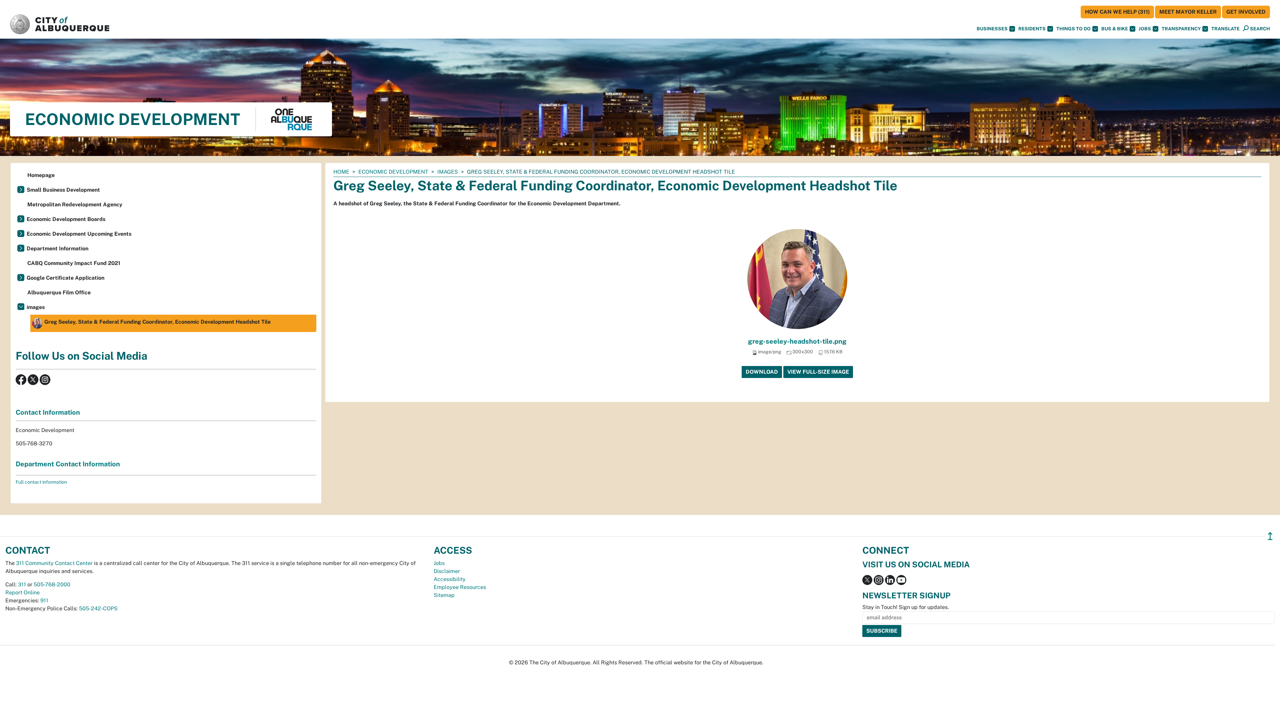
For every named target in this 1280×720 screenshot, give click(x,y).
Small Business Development (63, 190)
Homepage (41, 175)
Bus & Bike (1114, 28)
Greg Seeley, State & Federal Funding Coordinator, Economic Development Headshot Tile (157, 322)
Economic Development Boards (66, 219)
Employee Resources (460, 587)
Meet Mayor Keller (1188, 12)
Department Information (57, 248)
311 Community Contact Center (54, 563)
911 (44, 600)
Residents (1032, 28)
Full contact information (41, 482)
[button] (1225, 29)
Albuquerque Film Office (59, 292)
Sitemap (444, 595)
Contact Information (48, 412)
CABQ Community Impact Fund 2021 (73, 263)
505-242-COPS (98, 608)
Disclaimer (447, 571)
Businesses (992, 28)
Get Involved (1246, 12)
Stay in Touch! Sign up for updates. (905, 607)
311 (22, 584)
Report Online (22, 592)
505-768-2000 (52, 584)
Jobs (1145, 28)
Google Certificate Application (65, 278)
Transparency (1181, 28)
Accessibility (450, 579)
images (447, 172)
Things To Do (1073, 28)
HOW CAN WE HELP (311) (1117, 12)
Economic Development (393, 172)
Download (762, 372)
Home (341, 172)
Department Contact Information (68, 464)
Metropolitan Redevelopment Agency (74, 204)
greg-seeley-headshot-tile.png (797, 341)
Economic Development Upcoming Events (79, 234)
